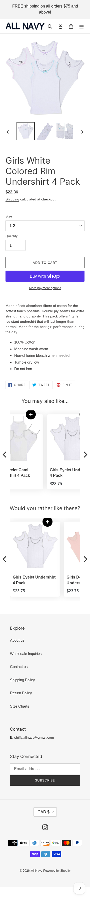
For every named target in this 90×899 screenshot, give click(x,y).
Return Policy (21, 693)
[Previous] (5, 454)
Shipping (12, 199)
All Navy (36, 870)
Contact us (19, 666)
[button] (49, 414)
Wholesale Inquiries (26, 653)
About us (17, 640)
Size (9, 216)
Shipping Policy (22, 680)
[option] (25, 131)
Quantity (12, 236)
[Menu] (81, 26)
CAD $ (44, 812)
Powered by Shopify (56, 870)
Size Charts (19, 706)
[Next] (85, 454)
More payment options (45, 288)
